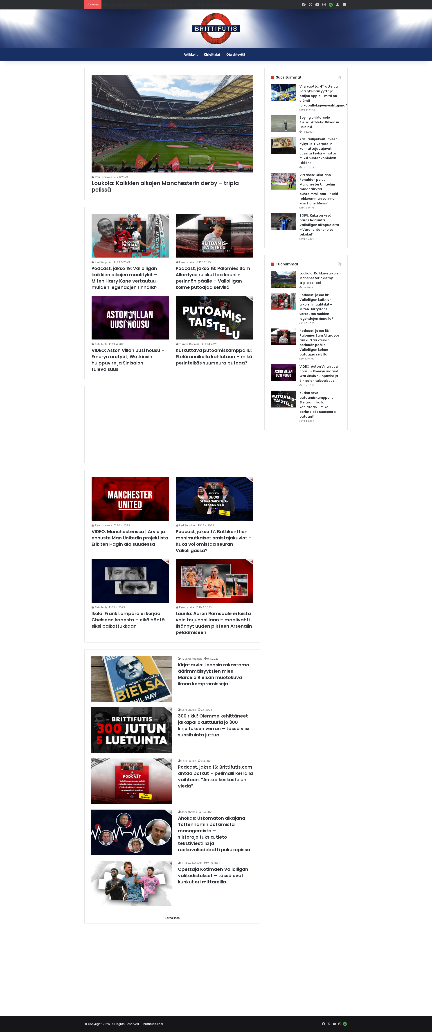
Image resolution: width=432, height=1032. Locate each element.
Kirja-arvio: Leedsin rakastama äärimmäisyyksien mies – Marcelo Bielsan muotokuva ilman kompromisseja (213, 674)
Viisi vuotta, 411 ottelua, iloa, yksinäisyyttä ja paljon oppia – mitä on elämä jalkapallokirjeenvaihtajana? (323, 96)
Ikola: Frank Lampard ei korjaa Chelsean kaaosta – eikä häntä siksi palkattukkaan (128, 619)
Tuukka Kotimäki (189, 344)
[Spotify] (330, 4)
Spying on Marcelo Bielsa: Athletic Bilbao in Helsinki (319, 122)
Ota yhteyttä (235, 54)
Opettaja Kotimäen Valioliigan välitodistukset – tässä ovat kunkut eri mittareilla (213, 875)
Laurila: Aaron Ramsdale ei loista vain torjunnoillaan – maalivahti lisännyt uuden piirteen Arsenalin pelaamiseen (214, 623)
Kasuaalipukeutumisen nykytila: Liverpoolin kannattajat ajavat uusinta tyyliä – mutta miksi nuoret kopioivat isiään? (318, 151)
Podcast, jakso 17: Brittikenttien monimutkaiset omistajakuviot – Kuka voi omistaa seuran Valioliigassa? (214, 541)
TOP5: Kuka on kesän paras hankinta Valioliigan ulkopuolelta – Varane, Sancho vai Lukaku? (319, 225)
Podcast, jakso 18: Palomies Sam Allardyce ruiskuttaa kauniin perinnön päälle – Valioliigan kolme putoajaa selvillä (213, 277)
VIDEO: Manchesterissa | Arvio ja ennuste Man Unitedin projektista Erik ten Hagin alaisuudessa (130, 537)
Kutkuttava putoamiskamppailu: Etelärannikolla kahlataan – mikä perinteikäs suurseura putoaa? (170, 4)
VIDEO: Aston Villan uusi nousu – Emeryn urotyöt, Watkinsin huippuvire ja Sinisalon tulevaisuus (128, 359)
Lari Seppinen (103, 262)
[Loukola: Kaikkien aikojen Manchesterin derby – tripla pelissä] (172, 123)
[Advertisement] (172, 424)
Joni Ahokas (189, 812)
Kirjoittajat (212, 54)
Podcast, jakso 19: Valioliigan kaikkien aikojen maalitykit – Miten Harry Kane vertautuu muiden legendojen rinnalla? (125, 277)
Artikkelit (191, 54)
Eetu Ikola (101, 344)
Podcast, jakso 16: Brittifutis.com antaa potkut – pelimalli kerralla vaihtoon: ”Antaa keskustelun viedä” (215, 776)
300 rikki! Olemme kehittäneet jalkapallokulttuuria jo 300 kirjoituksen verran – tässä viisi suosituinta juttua (213, 725)
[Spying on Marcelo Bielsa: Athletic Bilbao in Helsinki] (283, 123)
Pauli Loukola (103, 177)
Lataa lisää (172, 918)
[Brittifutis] (216, 28)
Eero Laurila (186, 262)
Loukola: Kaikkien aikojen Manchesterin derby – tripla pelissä (165, 186)
